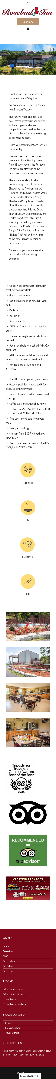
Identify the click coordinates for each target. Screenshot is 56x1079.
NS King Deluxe (9, 999)
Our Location (9, 961)
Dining (8, 1022)
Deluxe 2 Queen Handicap (14, 994)
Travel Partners (12, 1032)
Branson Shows (12, 1027)
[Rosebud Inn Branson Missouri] (28, 11)
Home (6, 946)
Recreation (8, 951)
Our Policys (8, 971)
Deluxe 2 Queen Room (13, 989)
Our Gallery (8, 966)
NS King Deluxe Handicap (14, 1004)
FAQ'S (5, 956)
